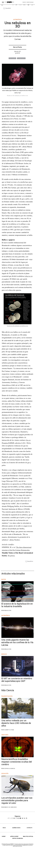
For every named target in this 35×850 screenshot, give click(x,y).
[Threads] (19, 818)
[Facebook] (9, 818)
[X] (11, 818)
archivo (8, 138)
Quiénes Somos (16, 827)
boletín (24, 2)
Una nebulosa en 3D (17, 25)
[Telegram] (21, 818)
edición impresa (30, 2)
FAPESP (4, 836)
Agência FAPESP (14, 836)
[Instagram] (13, 818)
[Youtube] (24, 818)
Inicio (4, 827)
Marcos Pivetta (17, 47)
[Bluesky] (16, 818)
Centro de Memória (17, 838)
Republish (8, 8)
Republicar (30, 561)
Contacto (29, 827)
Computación (21, 58)
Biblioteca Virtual (28, 836)
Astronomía (12, 58)
